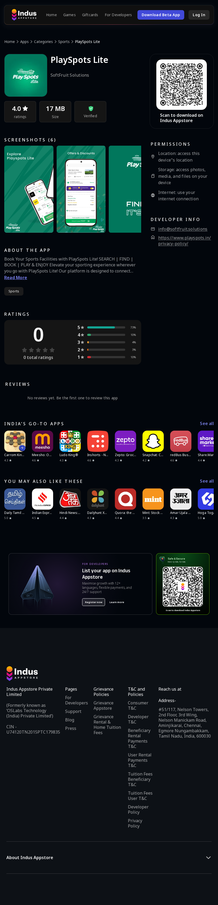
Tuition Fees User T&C (140, 795)
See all (207, 423)
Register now (93, 602)
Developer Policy (138, 809)
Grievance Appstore (104, 705)
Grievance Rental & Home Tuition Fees (107, 724)
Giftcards (90, 15)
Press (70, 728)
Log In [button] (199, 14)
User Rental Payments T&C (140, 760)
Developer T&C (138, 719)
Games (69, 15)
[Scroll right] (206, 441)
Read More (15, 277)
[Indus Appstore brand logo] (24, 15)
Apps (24, 41)
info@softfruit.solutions (183, 229)
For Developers (118, 15)
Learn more (117, 602)
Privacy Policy (135, 823)
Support (73, 711)
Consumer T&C (138, 705)
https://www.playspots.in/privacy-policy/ (184, 240)
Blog (69, 719)
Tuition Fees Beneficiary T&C (140, 779)
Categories (43, 41)
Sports (64, 41)
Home (51, 15)
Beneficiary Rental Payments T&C (139, 738)
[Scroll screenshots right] (130, 189)
